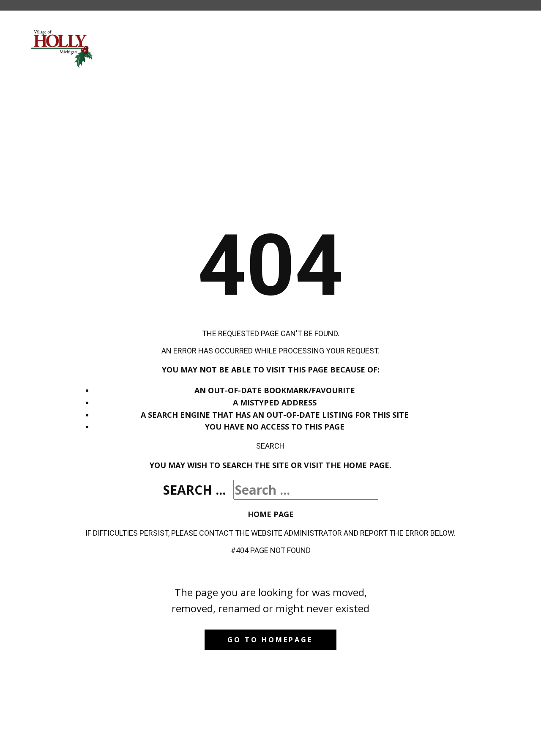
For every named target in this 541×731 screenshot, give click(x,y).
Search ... (194, 489)
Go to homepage (270, 639)
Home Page (271, 514)
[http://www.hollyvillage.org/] (62, 48)
